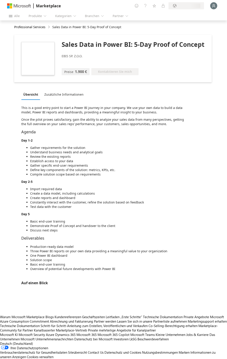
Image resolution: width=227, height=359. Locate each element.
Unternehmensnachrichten (54, 339)
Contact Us (96, 352)
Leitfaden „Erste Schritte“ (124, 317)
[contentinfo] (49, 27)
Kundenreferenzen (68, 317)
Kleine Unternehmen (170, 334)
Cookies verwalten (40, 357)
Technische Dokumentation (163, 317)
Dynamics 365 (65, 334)
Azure (50, 334)
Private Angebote (196, 317)
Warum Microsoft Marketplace (22, 317)
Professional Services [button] (29, 27)
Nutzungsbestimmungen (160, 352)
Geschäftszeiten (93, 317)
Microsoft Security (32, 334)
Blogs (49, 317)
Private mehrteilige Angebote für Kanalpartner (122, 330)
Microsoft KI (9, 334)
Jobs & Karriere (197, 334)
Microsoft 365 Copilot (113, 334)
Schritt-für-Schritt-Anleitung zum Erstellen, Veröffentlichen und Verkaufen (94, 325)
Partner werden (105, 321)
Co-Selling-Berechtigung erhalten (173, 325)
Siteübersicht (77, 352)
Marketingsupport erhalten (207, 321)
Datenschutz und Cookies (122, 352)
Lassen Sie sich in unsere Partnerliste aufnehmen (152, 321)
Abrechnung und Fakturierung (71, 321)
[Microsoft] (19, 5)
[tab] (31, 94)
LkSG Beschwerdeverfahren (149, 339)
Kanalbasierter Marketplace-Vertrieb (60, 330)
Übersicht (30, 94)
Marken (184, 352)
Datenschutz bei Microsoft (93, 339)
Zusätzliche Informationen (64, 94)
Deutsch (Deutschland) (16, 343)
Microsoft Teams (142, 334)
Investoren (121, 339)
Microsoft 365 (86, 334)
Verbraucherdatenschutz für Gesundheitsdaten (33, 352)
